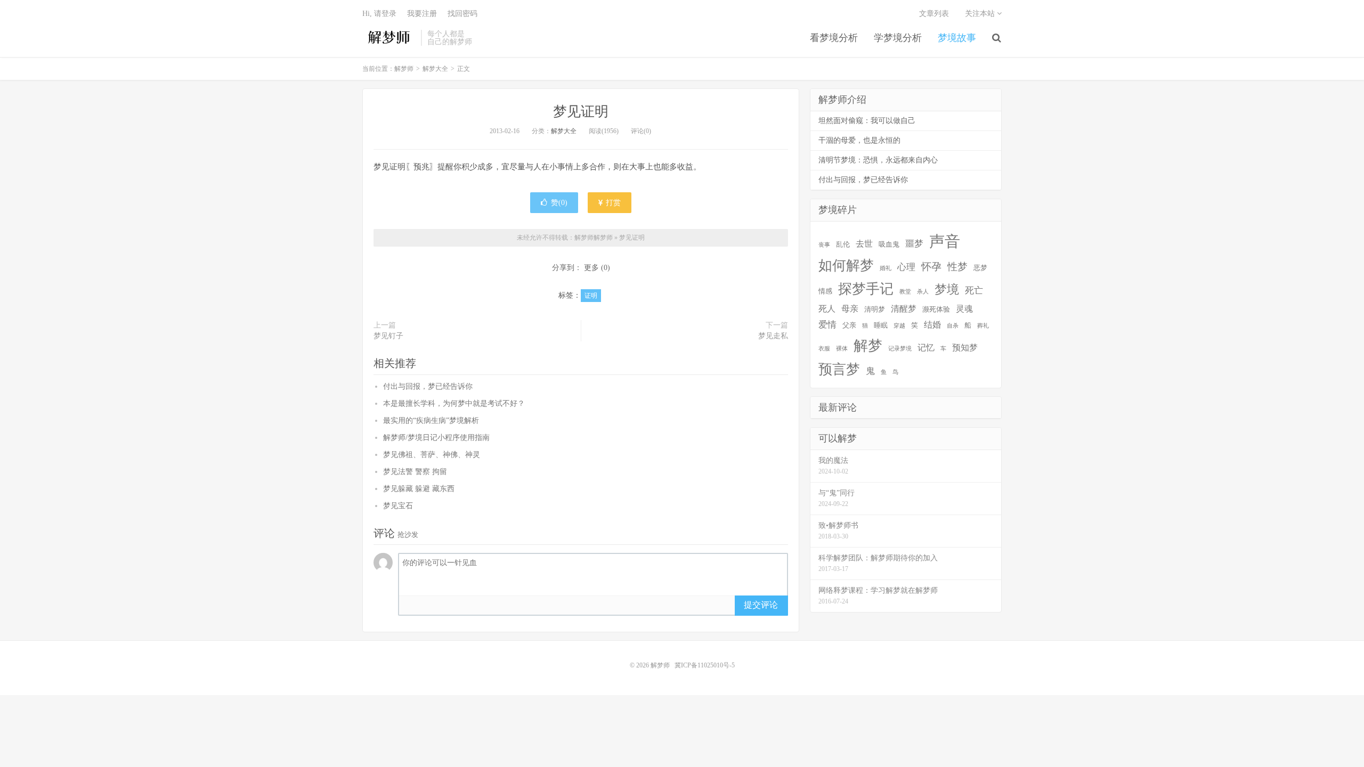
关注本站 (981, 14)
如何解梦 (846, 265)
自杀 (953, 326)
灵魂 (964, 308)
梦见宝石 (398, 506)
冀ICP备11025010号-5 (705, 665)
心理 (906, 267)
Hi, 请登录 (379, 14)
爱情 (827, 325)
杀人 (923, 292)
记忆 (926, 347)
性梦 (957, 266)
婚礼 (885, 268)
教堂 (905, 292)
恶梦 (980, 268)
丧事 (824, 245)
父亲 (849, 325)
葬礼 (983, 326)
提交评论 (761, 604)
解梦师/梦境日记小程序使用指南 (436, 438)
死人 (826, 308)
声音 (944, 241)
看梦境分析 (834, 37)
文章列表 (934, 14)
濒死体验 (936, 309)
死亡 (974, 290)
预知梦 (965, 347)
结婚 (932, 324)
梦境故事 (957, 37)
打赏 (612, 203)
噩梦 (914, 244)
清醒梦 (903, 308)
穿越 (899, 326)
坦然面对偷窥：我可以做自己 (866, 121)
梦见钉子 (388, 336)
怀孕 (931, 266)
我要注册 (422, 14)
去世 (864, 243)
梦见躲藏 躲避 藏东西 (418, 489)
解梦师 (389, 37)
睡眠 (881, 325)
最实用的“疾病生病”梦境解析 (431, 421)
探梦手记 (866, 289)
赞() (559, 203)
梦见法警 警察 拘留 (415, 472)
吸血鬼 (889, 244)
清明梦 (874, 309)
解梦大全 (435, 68)
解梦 (868, 346)
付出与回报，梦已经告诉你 (428, 386)
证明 (590, 295)
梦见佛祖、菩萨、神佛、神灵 (431, 455)
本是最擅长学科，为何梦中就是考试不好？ (454, 403)
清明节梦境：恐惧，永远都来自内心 (878, 160)
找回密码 (462, 14)
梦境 (947, 289)
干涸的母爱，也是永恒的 (859, 140)
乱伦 (843, 244)
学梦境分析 (898, 37)
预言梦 (839, 369)
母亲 (849, 308)
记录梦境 (900, 349)
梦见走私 (773, 336)
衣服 (824, 349)
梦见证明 (580, 111)
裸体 (842, 349)
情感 (825, 291)
